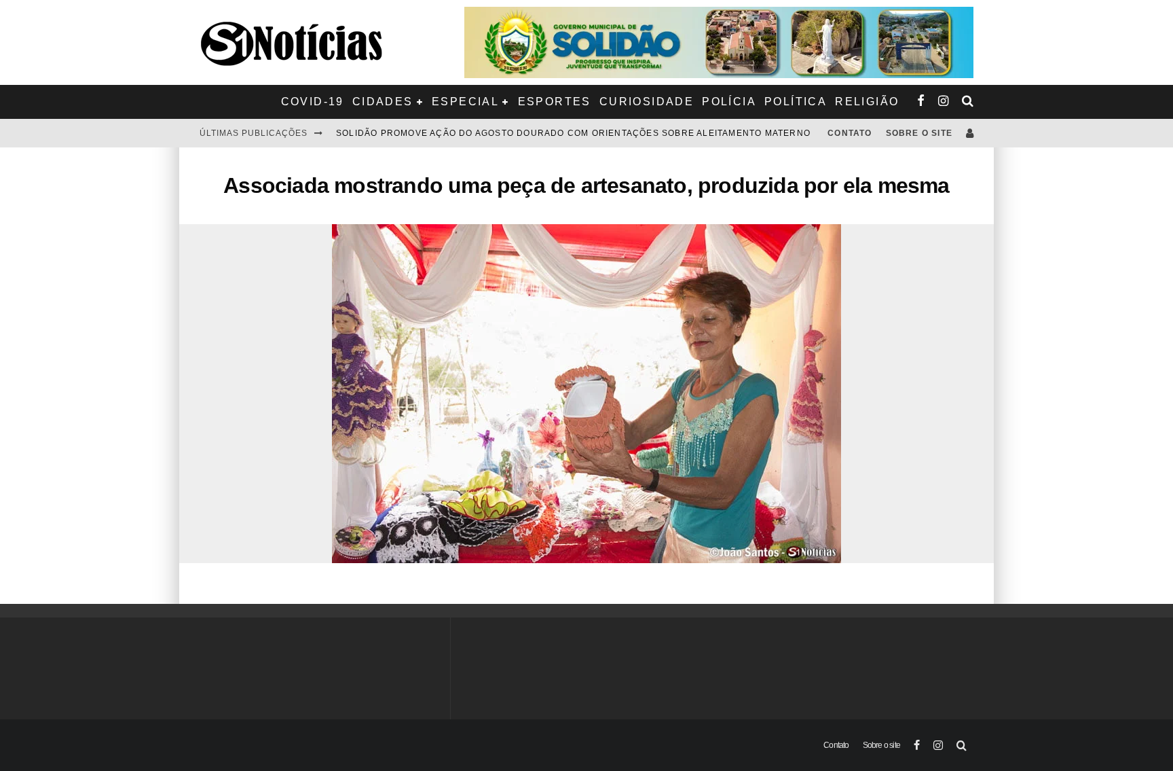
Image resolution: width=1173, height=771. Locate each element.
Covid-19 (312, 101)
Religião (867, 101)
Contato (849, 133)
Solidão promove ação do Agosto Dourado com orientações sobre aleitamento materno (573, 133)
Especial (465, 101)
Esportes (554, 101)
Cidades (382, 101)
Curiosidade (646, 101)
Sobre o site (919, 133)
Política (795, 101)
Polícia (729, 101)
